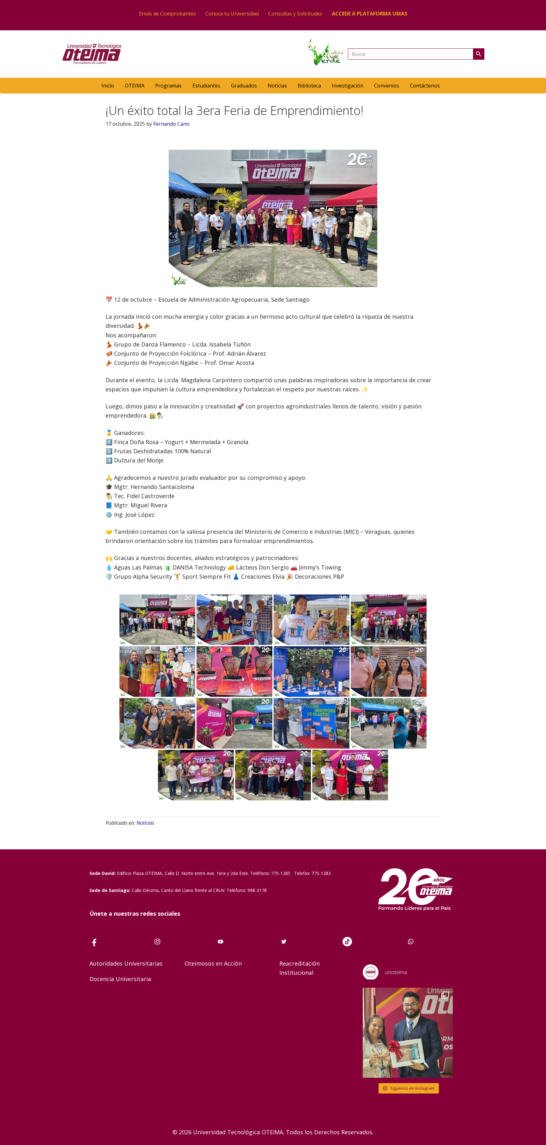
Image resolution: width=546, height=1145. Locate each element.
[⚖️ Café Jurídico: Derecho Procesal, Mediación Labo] (408, 1033)
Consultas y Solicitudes (295, 13)
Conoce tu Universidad (232, 13)
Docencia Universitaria (120, 979)
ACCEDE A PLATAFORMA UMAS (369, 13)
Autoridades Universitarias (125, 963)
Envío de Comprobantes (167, 13)
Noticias (145, 822)
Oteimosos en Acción (213, 963)
